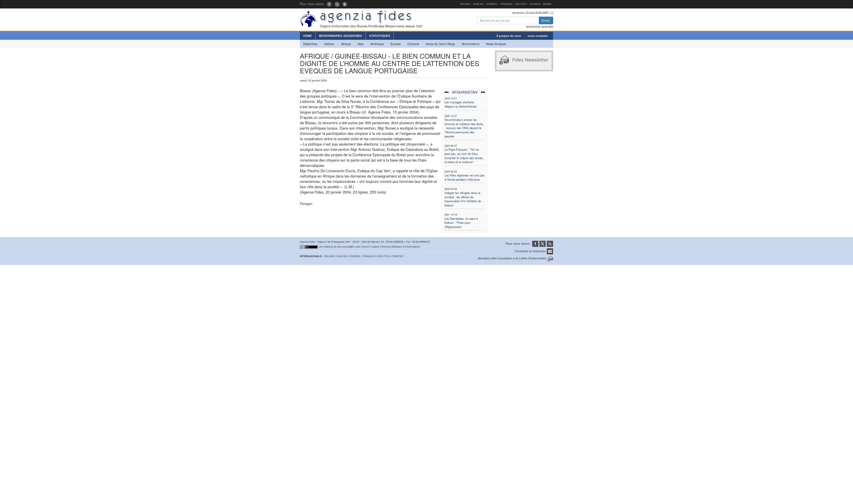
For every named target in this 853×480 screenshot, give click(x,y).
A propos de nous (508, 36)
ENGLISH (478, 4)
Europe (396, 44)
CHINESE (535, 4)
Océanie (413, 44)
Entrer (546, 20)
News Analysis (496, 44)
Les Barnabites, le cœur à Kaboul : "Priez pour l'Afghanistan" (461, 222)
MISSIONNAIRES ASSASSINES (340, 36)
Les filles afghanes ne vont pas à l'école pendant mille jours (464, 177)
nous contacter (538, 36)
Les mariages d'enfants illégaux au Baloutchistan (460, 104)
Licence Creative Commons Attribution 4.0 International (390, 246)
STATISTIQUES (379, 36)
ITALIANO (465, 4)
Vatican (329, 44)
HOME (307, 36)
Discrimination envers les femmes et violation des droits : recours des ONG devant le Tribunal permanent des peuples (463, 128)
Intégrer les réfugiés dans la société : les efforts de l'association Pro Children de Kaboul (462, 199)
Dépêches (310, 44)
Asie (361, 44)
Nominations (470, 44)
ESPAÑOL (492, 4)
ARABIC (547, 4)
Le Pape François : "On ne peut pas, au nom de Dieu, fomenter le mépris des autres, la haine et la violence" (464, 155)
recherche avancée (539, 26)
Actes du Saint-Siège (440, 44)
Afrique (346, 44)
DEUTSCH (521, 4)
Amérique (377, 44)
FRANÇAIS (506, 4)
